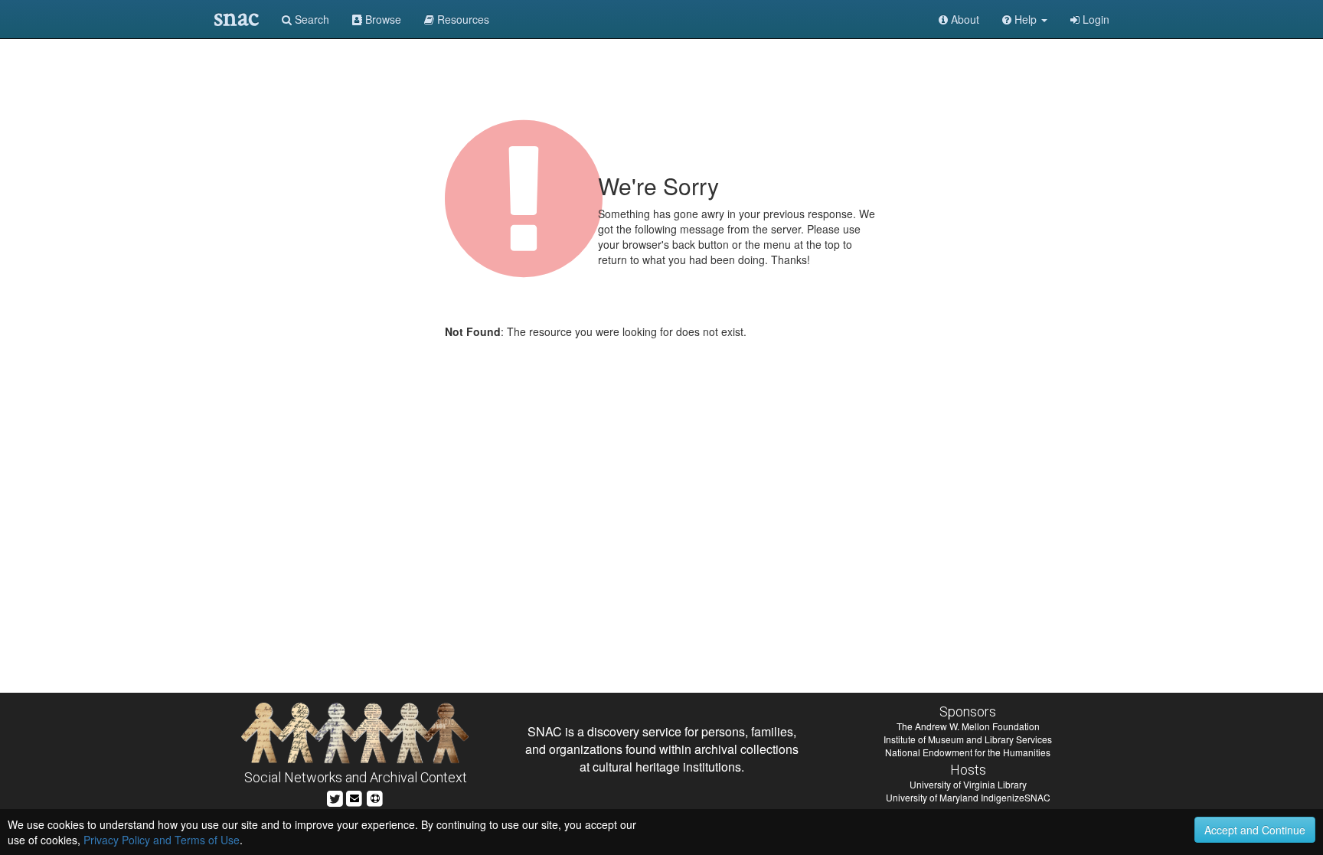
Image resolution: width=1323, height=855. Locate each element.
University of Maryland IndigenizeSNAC (968, 797)
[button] (1025, 19)
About (963, 19)
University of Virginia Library (968, 784)
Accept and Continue (1254, 829)
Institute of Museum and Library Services (968, 739)
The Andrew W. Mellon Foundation (968, 726)
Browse (381, 19)
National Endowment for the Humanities (967, 752)
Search (310, 19)
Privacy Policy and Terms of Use (161, 839)
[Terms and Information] (375, 796)
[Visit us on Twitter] (335, 796)
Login (1094, 19)
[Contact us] (354, 796)
